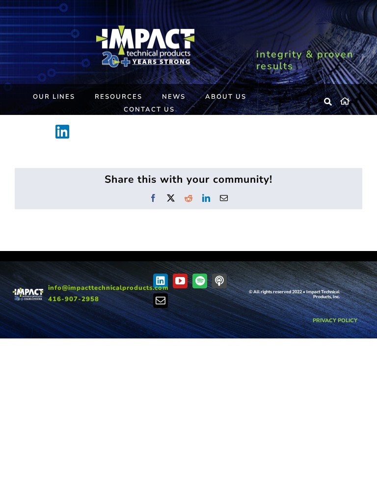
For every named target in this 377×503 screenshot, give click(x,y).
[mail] (160, 300)
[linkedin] (160, 281)
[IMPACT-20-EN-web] (145, 29)
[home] (351, 99)
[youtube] (180, 281)
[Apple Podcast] (219, 281)
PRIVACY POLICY (335, 320)
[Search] (328, 102)
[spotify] (199, 281)
